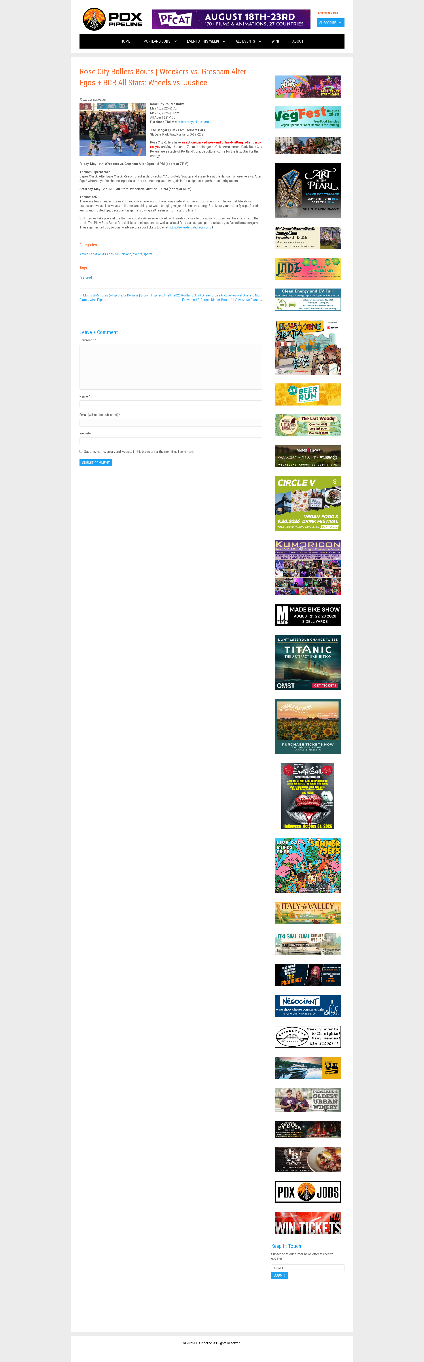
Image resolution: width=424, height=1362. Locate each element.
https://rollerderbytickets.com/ (190, 227)
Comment (88, 340)
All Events (245, 41)
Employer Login (328, 12)
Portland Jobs (157, 41)
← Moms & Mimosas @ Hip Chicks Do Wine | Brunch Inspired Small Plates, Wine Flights (125, 298)
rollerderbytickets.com (193, 122)
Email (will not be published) (100, 415)
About (297, 41)
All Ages (108, 254)
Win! (275, 41)
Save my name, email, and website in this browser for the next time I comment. (139, 451)
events (137, 254)
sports (148, 254)
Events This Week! (203, 41)
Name (85, 396)
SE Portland (123, 254)
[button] (175, 41)
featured (86, 277)
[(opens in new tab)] (231, 19)
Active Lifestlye (90, 254)
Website (85, 433)
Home (125, 41)
